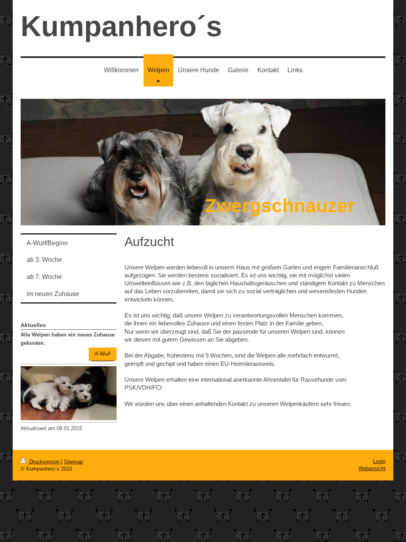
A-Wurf (103, 354)
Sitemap (73, 462)
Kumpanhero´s (121, 26)
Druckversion (44, 462)
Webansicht (371, 468)
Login (379, 461)
